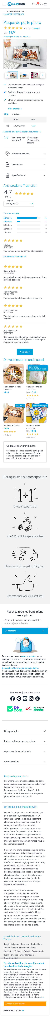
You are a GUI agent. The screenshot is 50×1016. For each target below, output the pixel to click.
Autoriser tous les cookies (15, 1004)
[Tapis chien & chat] (13, 374)
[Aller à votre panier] (45, 4)
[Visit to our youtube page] (25, 698)
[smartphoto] (17, 4)
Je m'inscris (10, 631)
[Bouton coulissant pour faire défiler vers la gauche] (7, 75)
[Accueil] (4, 12)
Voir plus (24, 352)
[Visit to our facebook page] (12, 698)
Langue (9, 200)
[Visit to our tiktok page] (37, 698)
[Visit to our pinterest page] (19, 698)
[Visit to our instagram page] (31, 698)
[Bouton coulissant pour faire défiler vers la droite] (42, 75)
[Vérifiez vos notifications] (41, 4)
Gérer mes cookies (12, 1010)
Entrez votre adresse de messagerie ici (23, 620)
